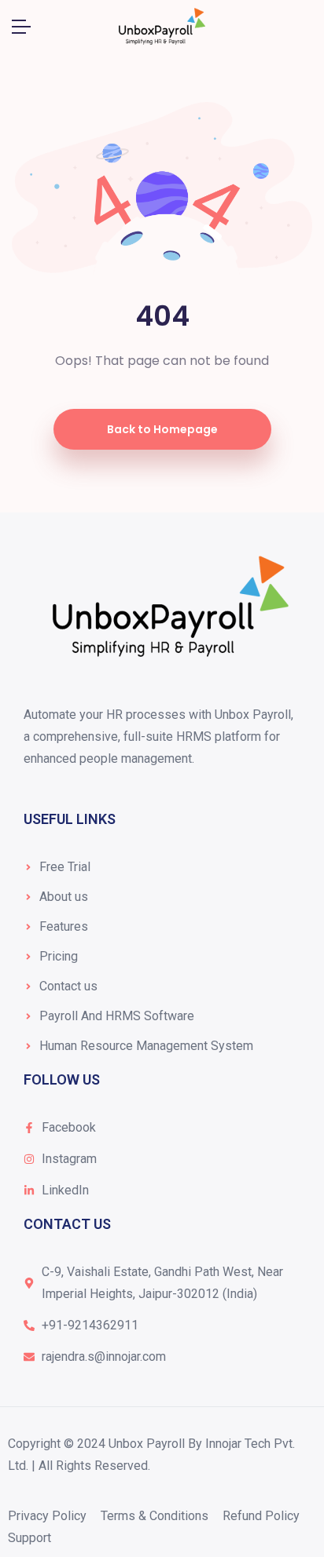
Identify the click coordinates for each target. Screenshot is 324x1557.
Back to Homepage (162, 429)
